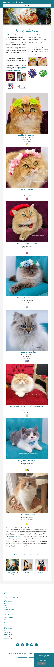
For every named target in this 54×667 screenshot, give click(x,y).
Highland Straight (8, 632)
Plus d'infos (41, 663)
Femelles (6, 605)
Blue (5, 619)
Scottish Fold (7, 636)
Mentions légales (13, 659)
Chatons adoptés (8, 611)
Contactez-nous (8, 595)
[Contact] (18, 644)
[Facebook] (22, 644)
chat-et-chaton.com (32, 657)
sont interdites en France (15, 536)
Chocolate (6, 621)
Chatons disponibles (9, 609)
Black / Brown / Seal (8, 617)
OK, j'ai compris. (42, 660)
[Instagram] (27, 644)
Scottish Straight (8, 638)
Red (5, 624)
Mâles (5, 603)
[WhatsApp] (36, 644)
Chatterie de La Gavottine (13, 2)
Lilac (5, 622)
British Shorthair (8, 634)
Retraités (6, 607)
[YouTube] (32, 644)
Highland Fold (7, 630)
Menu (26, 5)
